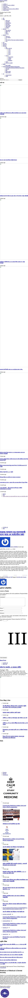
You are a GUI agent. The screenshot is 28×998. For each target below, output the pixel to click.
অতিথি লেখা (7, 36)
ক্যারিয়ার (9, 58)
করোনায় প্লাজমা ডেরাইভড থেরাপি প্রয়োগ (11, 712)
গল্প (6, 38)
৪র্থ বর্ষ (9, 53)
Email (1, 610)
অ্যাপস (6, 61)
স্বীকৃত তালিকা (7, 72)
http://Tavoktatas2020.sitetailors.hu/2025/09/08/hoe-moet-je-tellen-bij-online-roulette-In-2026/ (15, 908)
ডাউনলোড (4, 46)
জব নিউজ (7, 27)
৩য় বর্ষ (9, 52)
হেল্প (3, 73)
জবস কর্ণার (4, 43)
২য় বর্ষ (9, 50)
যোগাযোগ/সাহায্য (8, 75)
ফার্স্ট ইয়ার (14, 40)
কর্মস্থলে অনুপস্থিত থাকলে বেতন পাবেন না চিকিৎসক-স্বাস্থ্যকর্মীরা (11, 954)
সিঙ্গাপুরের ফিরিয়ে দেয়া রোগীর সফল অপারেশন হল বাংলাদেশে (10, 477)
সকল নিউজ (7, 21)
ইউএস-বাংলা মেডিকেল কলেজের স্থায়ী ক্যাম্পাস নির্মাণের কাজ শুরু (11, 957)
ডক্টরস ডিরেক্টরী (7, 65)
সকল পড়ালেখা (10, 56)
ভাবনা (6, 41)
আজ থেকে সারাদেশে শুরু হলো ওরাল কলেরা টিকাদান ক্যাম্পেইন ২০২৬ (12, 952)
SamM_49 (5, 927)
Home (4, 493)
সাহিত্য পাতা (7, 20)
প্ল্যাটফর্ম (1, 13)
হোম (3, 18)
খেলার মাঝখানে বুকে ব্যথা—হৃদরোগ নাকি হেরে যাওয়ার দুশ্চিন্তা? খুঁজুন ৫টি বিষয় (13, 482)
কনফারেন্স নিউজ (8, 23)
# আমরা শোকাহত (6, 10)
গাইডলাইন (7, 69)
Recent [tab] (4, 773)
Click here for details (5, 987)
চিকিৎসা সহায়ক (8, 71)
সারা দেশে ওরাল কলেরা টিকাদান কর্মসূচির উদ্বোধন (8, 160)
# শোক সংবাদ (5, 6)
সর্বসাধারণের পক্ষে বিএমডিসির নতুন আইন (11, 823)
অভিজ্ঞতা (4, 35)
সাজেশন (9, 59)
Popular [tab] (5, 772)
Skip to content (3, 0)
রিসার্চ (6, 70)
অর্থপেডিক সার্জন (20, 577)
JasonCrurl (5, 934)
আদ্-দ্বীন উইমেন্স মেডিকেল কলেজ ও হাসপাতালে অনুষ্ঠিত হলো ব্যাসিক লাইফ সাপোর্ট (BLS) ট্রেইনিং (14, 706)
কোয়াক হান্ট (5, 44)
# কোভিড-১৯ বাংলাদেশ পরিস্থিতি (8, 5)
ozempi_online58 (7, 914)
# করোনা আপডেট (6, 7)
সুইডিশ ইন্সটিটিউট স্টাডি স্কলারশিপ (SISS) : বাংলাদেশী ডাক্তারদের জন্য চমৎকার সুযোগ (15, 864)
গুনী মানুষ (7, 33)
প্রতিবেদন (4, 29)
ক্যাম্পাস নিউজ (8, 25)
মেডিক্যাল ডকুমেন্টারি (8, 63)
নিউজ (4, 19)
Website (2, 613)
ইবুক (6, 47)
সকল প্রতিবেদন (8, 30)
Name (2, 608)
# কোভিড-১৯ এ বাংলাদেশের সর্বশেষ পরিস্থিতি (11, 8)
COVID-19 (5, 527)
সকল (3, 42)
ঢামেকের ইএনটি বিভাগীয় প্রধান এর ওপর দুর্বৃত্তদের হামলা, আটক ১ (11, 369)
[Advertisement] (14, 512)
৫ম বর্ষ (9, 54)
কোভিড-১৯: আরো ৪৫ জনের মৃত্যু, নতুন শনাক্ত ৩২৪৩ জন (15, 717)
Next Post (3, 660)
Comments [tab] (5, 774)
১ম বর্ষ (9, 49)
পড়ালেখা (6, 55)
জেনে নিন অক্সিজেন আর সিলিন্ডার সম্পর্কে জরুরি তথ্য (13, 847)
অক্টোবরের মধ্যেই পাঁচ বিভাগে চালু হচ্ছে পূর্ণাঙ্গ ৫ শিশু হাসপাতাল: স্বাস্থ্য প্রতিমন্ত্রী (14, 195)
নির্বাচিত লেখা (7, 31)
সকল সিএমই (14, 67)
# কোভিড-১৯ (5, 4)
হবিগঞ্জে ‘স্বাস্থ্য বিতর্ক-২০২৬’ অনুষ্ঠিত (6, 471)
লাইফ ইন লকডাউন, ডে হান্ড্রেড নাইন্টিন (10, 667)
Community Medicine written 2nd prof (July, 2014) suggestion (14, 806)
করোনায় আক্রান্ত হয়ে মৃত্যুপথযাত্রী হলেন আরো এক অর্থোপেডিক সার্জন (15, 496)
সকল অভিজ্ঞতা (8, 37)
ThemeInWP (3, 967)
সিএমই (11, 66)
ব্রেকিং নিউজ (7, 26)
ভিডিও (6, 32)
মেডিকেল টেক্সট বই (8, 48)
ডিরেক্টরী (4, 64)
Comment (2, 597)
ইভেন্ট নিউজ (7, 24)
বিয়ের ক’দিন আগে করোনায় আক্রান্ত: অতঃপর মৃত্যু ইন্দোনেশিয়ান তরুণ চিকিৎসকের (13, 737)
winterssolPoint (6, 920)
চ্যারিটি (6, 76)
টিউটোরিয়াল (10, 60)
